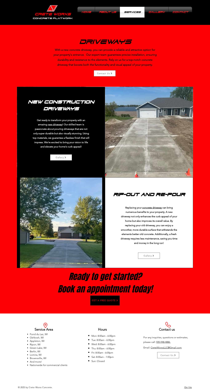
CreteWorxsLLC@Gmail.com (166, 347)
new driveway (55, 124)
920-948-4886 (163, 342)
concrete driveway (152, 207)
